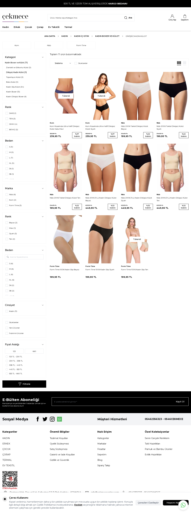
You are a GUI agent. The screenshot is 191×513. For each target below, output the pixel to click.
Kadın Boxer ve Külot (107, 36)
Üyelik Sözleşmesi (59, 443)
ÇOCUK (6, 449)
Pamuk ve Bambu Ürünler (158, 449)
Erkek (17, 27)
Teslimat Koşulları (59, 438)
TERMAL (7, 460)
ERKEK (6, 443)
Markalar (101, 443)
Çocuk (28, 27)
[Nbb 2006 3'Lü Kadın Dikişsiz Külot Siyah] (137, 168)
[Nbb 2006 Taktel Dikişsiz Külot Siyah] (173, 96)
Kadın (5, 27)
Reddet (78, 504)
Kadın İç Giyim (81, 36)
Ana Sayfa (49, 36)
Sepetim (101, 454)
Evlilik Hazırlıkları (153, 454)
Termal (68, 27)
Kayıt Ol (180, 401)
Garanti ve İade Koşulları (62, 454)
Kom (17, 45)
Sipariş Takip (103, 465)
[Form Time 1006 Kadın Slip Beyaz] (66, 239)
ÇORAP (6, 454)
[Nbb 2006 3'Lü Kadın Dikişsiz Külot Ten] (173, 168)
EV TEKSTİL (8, 465)
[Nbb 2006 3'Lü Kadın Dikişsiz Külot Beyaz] (101, 168)
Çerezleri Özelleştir (148, 502)
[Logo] (15, 17)
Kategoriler (103, 438)
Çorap (40, 27)
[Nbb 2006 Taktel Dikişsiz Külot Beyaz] (137, 96)
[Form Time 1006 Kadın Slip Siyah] (101, 239)
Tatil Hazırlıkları (152, 443)
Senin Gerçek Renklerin (157, 438)
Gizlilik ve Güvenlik (59, 460)
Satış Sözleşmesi (58, 449)
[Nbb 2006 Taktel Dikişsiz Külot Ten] (66, 168)
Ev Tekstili (53, 27)
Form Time (81, 45)
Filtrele (26, 384)
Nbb (49, 45)
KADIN (6, 438)
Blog (99, 460)
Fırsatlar (81, 27)
